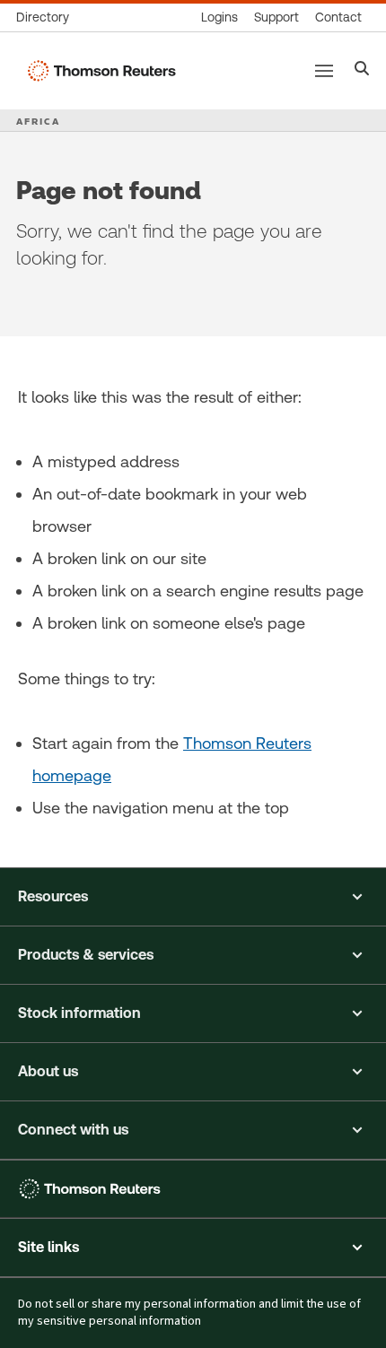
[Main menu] (324, 71)
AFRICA (38, 121)
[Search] (362, 70)
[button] (193, 897)
